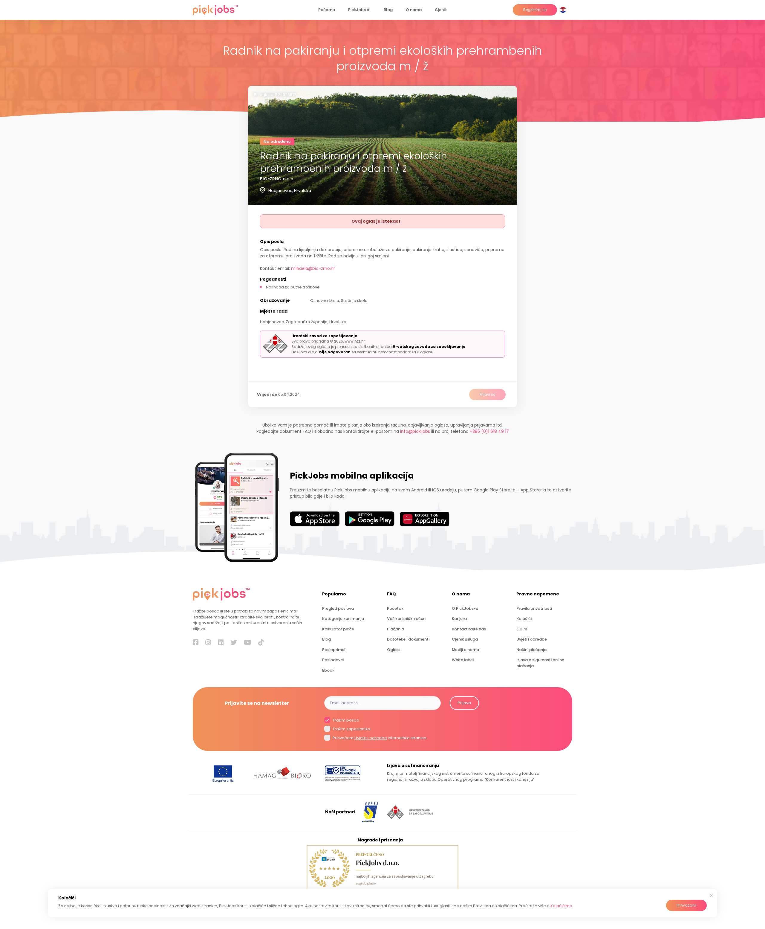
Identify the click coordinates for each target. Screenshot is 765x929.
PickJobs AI (359, 10)
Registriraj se (535, 9)
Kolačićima (561, 906)
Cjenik (441, 10)
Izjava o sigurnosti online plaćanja (540, 662)
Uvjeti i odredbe (531, 639)
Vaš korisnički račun (406, 618)
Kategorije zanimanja (343, 618)
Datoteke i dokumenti (408, 639)
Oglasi (393, 650)
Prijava (464, 703)
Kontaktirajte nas (469, 629)
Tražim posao (345, 720)
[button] (564, 10)
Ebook (328, 670)
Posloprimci (333, 650)
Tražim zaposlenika (351, 729)
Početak (395, 608)
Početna (326, 10)
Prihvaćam (686, 905)
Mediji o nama (465, 650)
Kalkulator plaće (338, 629)
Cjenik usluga (465, 639)
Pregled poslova (338, 608)
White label (463, 660)
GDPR (521, 629)
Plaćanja (395, 629)
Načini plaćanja (531, 650)
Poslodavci (333, 660)
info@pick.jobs (415, 431)
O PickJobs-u (465, 608)
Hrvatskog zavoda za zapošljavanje (429, 346)
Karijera (459, 618)
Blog (388, 10)
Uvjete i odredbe (370, 738)
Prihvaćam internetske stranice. (379, 738)
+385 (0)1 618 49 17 (489, 431)
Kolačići (524, 618)
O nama (414, 10)
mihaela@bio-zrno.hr (313, 268)
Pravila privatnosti (534, 608)
